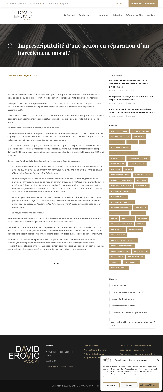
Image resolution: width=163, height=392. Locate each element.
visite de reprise (131, 262)
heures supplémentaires (121, 180)
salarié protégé (141, 251)
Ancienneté (139, 136)
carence (132, 142)
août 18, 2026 (118, 91)
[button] (158, 360)
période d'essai (117, 229)
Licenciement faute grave (123, 305)
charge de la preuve (120, 147)
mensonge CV (140, 207)
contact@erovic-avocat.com (23, 3)
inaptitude (141, 180)
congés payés (117, 158)
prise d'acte (127, 218)
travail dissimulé (135, 257)
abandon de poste (119, 131)
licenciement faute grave (122, 191)
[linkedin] (120, 3)
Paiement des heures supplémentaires (130, 312)
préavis (140, 224)
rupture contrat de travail (123, 240)
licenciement (141, 186)
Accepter (111, 385)
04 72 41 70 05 (49, 3)
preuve (114, 218)
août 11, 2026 (117, 103)
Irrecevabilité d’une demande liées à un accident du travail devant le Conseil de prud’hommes (128, 84)
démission (115, 169)
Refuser (129, 385)
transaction (117, 257)
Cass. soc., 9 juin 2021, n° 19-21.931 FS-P (25, 75)
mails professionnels (120, 207)
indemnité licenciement (121, 186)
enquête (128, 169)
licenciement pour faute (122, 202)
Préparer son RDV (134, 15)
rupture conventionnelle (122, 246)
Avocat (132, 91)
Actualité (117, 15)
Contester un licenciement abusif (127, 292)
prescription (138, 213)
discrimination (117, 164)
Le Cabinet (69, 15)
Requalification (118, 235)
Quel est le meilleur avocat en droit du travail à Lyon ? (133, 324)
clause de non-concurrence (123, 153)
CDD (142, 142)
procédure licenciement (121, 224)
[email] (117, 3)
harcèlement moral (143, 175)
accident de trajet (140, 131)
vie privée (115, 262)
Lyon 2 (65, 3)
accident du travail (120, 136)
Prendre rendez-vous (144, 3)
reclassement (135, 229)
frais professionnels (120, 175)
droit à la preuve (137, 164)
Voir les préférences (149, 385)
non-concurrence (119, 213)
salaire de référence (120, 251)
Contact (151, 15)
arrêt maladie (117, 142)
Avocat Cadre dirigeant (123, 299)
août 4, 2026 (117, 116)
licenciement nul (118, 197)
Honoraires (103, 15)
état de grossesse (119, 268)
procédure (142, 218)
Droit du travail (119, 285)
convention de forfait (138, 158)
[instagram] (124, 3)
